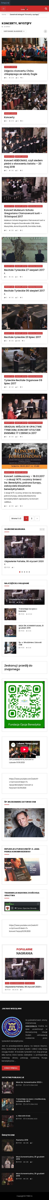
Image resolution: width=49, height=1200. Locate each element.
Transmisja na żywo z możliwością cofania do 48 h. (30, 1100)
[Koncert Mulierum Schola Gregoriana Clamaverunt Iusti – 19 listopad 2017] (24, 190)
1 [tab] (19, 572)
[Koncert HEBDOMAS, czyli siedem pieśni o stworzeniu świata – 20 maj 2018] (24, 140)
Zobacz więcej (10, 1068)
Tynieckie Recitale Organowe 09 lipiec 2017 (23, 382)
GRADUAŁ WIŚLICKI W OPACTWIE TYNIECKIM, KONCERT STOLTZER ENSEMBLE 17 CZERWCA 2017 (23, 430)
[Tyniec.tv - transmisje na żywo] (24, 8)
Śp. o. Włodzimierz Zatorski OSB (30, 643)
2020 (7, 983)
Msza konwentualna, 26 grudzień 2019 (30, 1174)
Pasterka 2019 (22, 1140)
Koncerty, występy (10, 67)
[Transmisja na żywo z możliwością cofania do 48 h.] (8, 1104)
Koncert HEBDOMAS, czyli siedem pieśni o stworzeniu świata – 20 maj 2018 (23, 164)
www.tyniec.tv (31, 1026)
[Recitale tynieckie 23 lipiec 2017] (24, 317)
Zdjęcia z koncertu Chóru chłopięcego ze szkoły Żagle (20, 72)
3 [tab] (24, 572)
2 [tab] (22, 572)
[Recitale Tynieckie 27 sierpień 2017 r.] (24, 250)
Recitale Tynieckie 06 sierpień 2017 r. (24, 292)
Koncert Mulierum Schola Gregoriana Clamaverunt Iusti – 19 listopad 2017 (23, 213)
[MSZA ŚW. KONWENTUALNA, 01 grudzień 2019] (10, 631)
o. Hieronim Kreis (23, 1116)
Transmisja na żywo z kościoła (28, 610)
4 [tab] (26, 572)
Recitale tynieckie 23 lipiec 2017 (22, 337)
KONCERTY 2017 (9, 206)
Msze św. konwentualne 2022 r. (29, 1082)
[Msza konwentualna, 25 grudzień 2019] (8, 1162)
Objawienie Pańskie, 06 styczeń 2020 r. (24, 563)
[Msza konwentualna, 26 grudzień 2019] (8, 1179)
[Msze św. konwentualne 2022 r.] (8, 1088)
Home (4, 14)
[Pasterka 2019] (8, 1145)
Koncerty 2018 (9, 156)
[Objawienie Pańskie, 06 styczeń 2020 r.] (24, 597)
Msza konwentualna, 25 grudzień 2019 (30, 1158)
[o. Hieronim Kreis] (8, 1121)
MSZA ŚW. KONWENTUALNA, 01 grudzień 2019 (31, 626)
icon (24, 51)
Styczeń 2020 (29, 983)
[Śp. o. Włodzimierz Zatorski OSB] (10, 648)
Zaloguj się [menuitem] (5, 3)
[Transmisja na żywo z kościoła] (10, 614)
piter (8, 567)
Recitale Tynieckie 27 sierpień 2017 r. (24, 271)
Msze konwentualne (17, 983)
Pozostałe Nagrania (35, 206)
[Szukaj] (46, 9)
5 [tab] (29, 572)
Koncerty (9, 117)
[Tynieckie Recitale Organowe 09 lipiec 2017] (24, 360)
